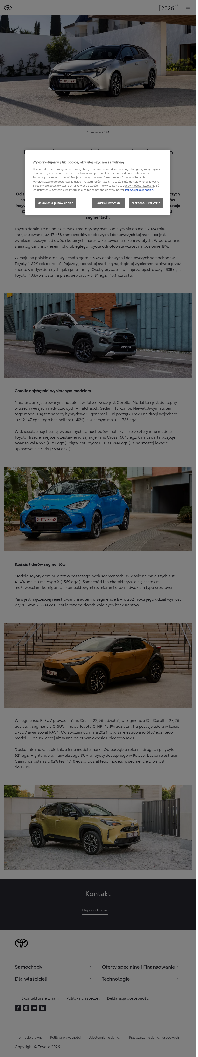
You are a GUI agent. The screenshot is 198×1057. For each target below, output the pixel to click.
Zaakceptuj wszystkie (145, 203)
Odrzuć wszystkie (108, 203)
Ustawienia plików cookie (55, 203)
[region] (97, 182)
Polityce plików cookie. (139, 189)
